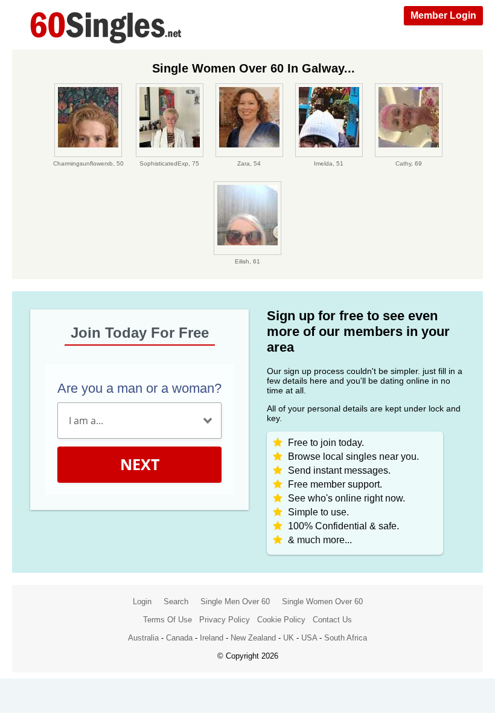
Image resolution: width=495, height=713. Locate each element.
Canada (179, 637)
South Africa (345, 637)
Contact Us (332, 619)
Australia (143, 637)
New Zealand (253, 637)
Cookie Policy (281, 619)
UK (288, 637)
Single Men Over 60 (235, 601)
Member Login (443, 15)
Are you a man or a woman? (139, 388)
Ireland (211, 637)
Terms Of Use (167, 619)
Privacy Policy (224, 619)
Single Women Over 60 (322, 601)
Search (176, 601)
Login (142, 601)
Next (139, 464)
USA (309, 637)
